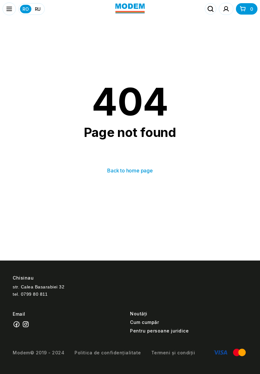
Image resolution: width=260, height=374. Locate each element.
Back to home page (130, 170)
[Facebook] (17, 326)
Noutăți (138, 313)
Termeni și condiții (173, 352)
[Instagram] (26, 326)
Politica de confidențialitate (108, 352)
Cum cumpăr (144, 322)
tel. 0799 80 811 (30, 294)
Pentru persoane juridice (159, 330)
